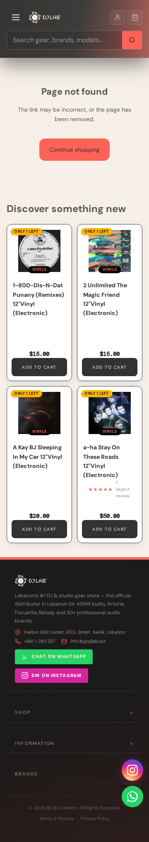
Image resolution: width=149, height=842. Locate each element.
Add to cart (39, 367)
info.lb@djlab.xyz (88, 641)
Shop (74, 712)
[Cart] (134, 17)
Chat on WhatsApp (58, 656)
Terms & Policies (56, 818)
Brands (74, 774)
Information (74, 743)
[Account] (117, 17)
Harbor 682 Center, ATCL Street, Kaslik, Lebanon (74, 632)
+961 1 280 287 (39, 641)
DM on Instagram (56, 675)
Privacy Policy (95, 818)
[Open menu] (16, 17)
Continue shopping (74, 149)
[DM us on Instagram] (132, 770)
